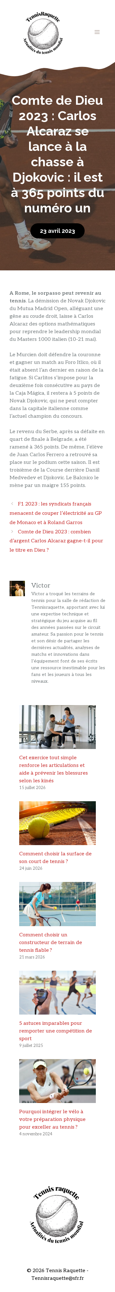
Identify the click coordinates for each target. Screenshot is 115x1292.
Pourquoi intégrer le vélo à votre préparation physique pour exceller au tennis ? (52, 1119)
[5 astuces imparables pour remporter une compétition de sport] (57, 1011)
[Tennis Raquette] (43, 32)
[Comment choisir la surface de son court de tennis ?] (57, 841)
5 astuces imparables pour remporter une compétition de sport (55, 1031)
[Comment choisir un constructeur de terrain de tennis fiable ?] (57, 922)
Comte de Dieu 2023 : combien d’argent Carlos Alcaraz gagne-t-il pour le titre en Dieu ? (56, 541)
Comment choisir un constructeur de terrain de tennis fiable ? (50, 942)
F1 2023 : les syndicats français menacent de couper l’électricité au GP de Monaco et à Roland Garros (56, 513)
